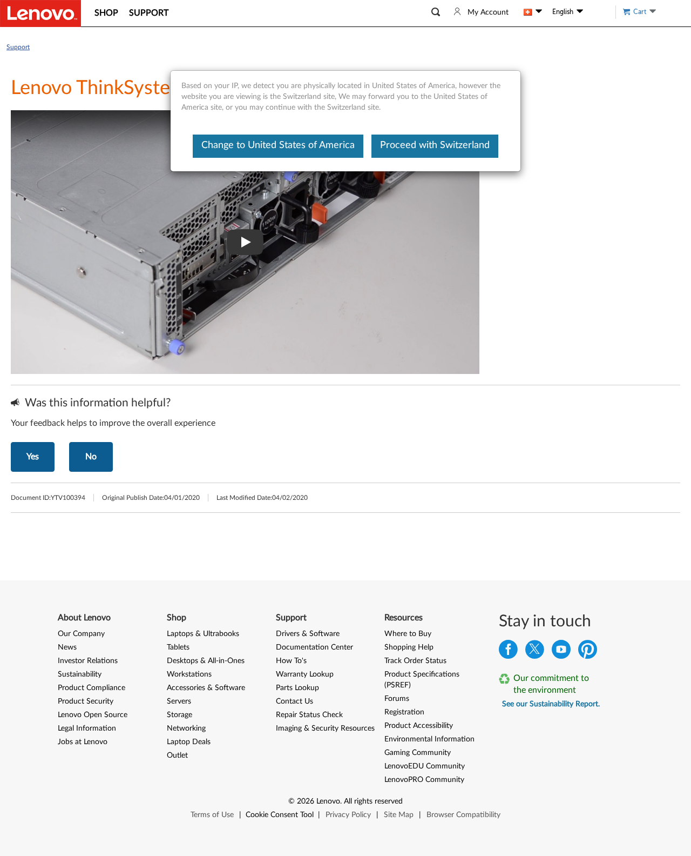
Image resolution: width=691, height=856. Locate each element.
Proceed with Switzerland (435, 145)
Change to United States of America (278, 145)
